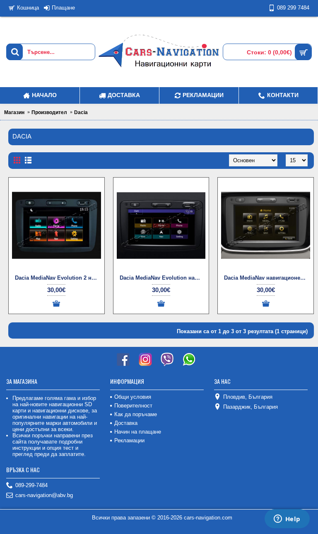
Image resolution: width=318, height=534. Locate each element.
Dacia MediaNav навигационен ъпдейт (267, 278)
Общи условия (132, 397)
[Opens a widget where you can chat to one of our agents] (287, 519)
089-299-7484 (31, 485)
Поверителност (133, 405)
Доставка (125, 423)
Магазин (14, 112)
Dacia (81, 112)
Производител (49, 112)
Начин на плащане (137, 432)
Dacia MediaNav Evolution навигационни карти (163, 278)
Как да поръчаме (135, 414)
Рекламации (129, 440)
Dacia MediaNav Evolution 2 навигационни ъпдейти (58, 278)
